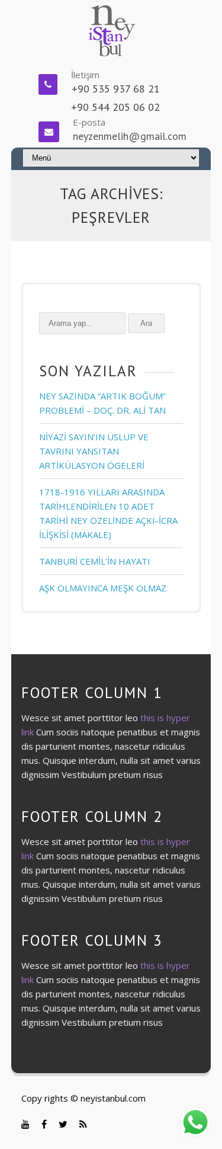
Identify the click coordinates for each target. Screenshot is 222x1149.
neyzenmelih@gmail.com (129, 136)
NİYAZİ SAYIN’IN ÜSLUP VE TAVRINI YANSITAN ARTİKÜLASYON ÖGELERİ (94, 451)
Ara (146, 323)
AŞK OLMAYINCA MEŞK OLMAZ (102, 588)
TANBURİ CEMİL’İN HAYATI (94, 561)
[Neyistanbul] (111, 29)
